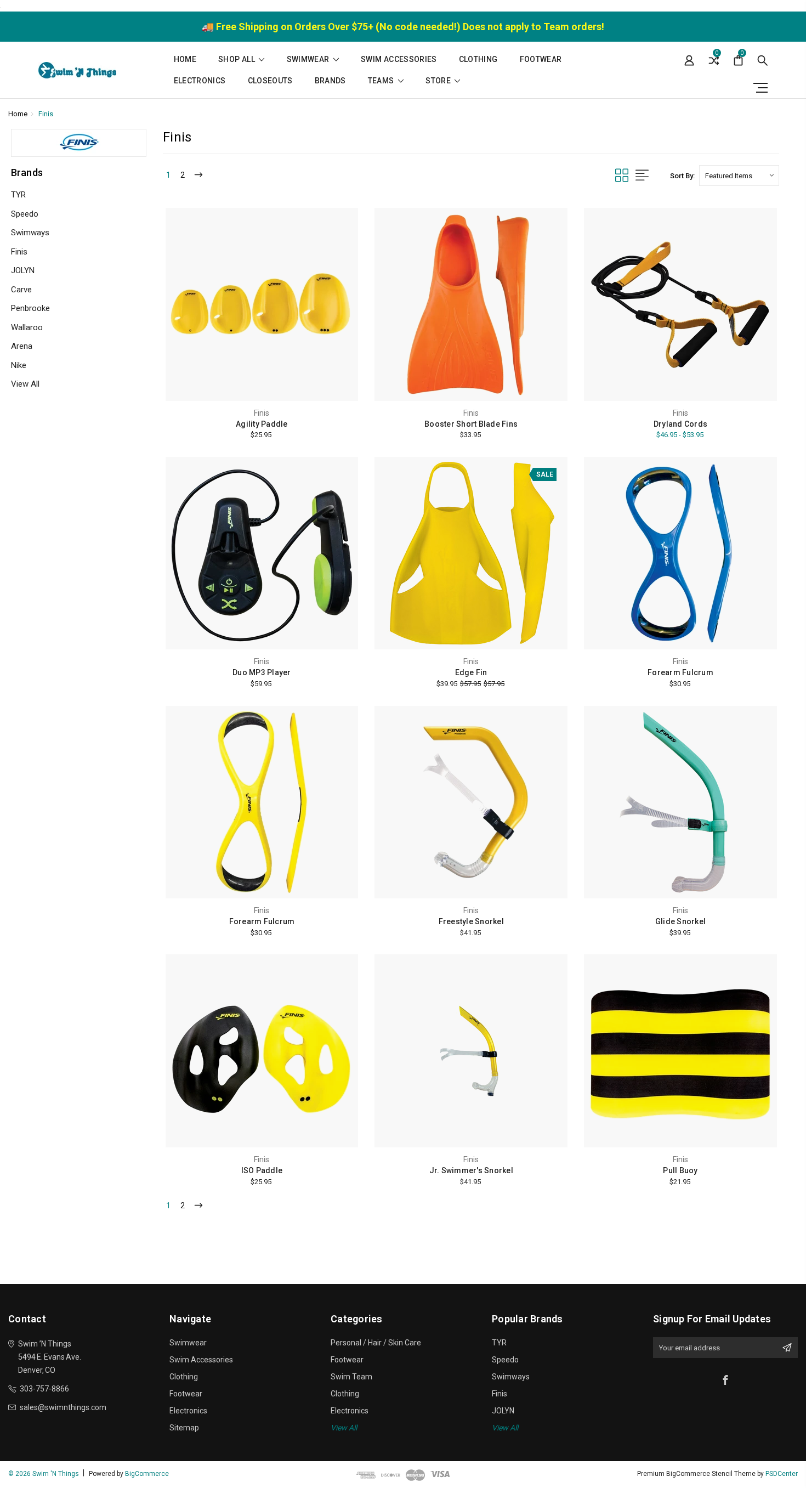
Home (185, 59)
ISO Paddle (262, 1170)
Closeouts (270, 81)
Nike (18, 365)
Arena (21, 346)
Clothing (478, 59)
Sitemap (184, 1427)
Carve (21, 290)
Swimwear (309, 59)
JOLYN (23, 270)
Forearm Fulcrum (680, 672)
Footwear (541, 59)
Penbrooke (30, 308)
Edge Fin (471, 672)
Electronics (200, 81)
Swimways (30, 232)
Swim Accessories (399, 59)
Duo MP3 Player (261, 672)
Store (438, 81)
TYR (18, 195)
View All (25, 384)
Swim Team (351, 1376)
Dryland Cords (680, 424)
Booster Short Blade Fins (471, 424)
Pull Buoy (680, 1170)
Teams (382, 81)
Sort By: (682, 176)
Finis (19, 252)
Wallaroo (27, 327)
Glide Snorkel (680, 921)
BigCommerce (147, 1474)
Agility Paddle (262, 424)
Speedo (24, 214)
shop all (237, 59)
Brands (330, 81)
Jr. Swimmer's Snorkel (471, 1170)
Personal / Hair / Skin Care (376, 1342)
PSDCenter (781, 1474)
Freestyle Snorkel (471, 921)
